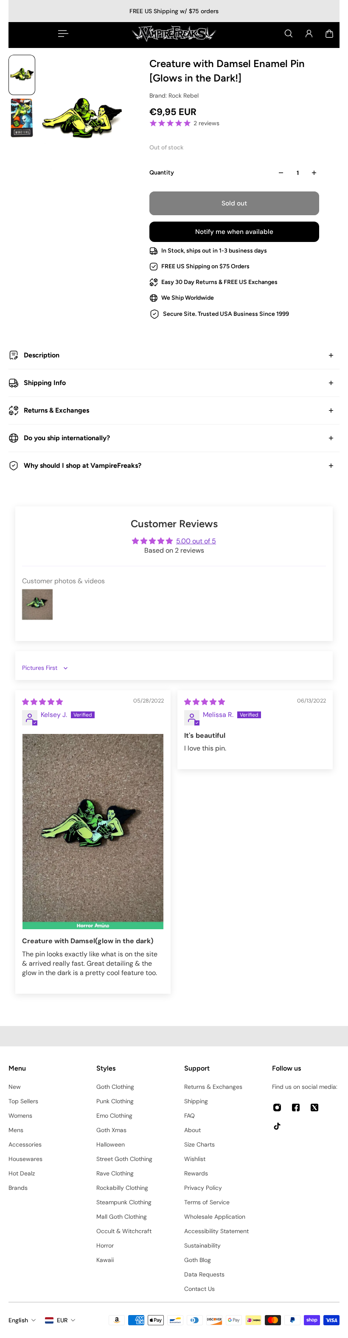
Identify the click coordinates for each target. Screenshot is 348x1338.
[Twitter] (314, 1107)
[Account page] (309, 33)
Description (41, 355)
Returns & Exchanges (56, 410)
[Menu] (61, 33)
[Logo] (174, 33)
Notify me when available (234, 232)
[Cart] (329, 33)
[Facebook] (295, 1107)
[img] (42, 701)
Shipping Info (45, 383)
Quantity (161, 172)
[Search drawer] (288, 33)
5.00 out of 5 (196, 541)
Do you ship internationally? (67, 438)
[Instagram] (277, 1107)
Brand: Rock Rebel (174, 95)
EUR (62, 1320)
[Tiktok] (277, 1126)
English (18, 1320)
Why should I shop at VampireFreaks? (82, 465)
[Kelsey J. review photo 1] (93, 832)
